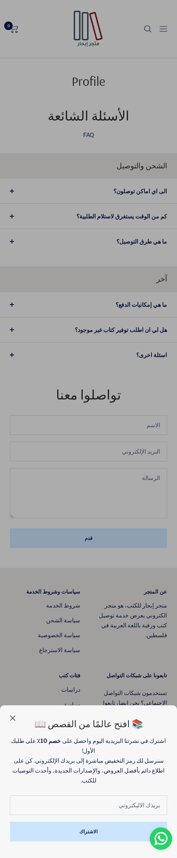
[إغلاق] (13, 718)
